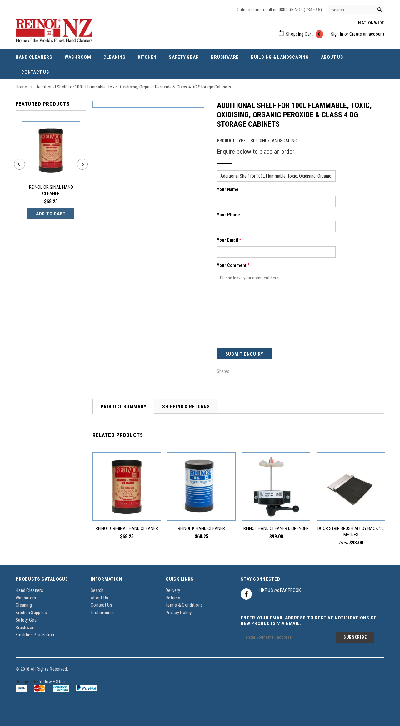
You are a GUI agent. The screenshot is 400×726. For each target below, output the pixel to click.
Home (21, 87)
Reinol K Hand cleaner (201, 528)
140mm (361, 506)
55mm (327, 506)
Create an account (366, 34)
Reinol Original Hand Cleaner (51, 190)
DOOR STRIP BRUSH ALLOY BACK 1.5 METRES (351, 532)
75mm (337, 506)
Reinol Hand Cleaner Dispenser (276, 528)
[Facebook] (246, 594)
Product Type (231, 140)
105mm (349, 506)
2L (126, 506)
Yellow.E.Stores (54, 681)
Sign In (337, 34)
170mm (373, 506)
